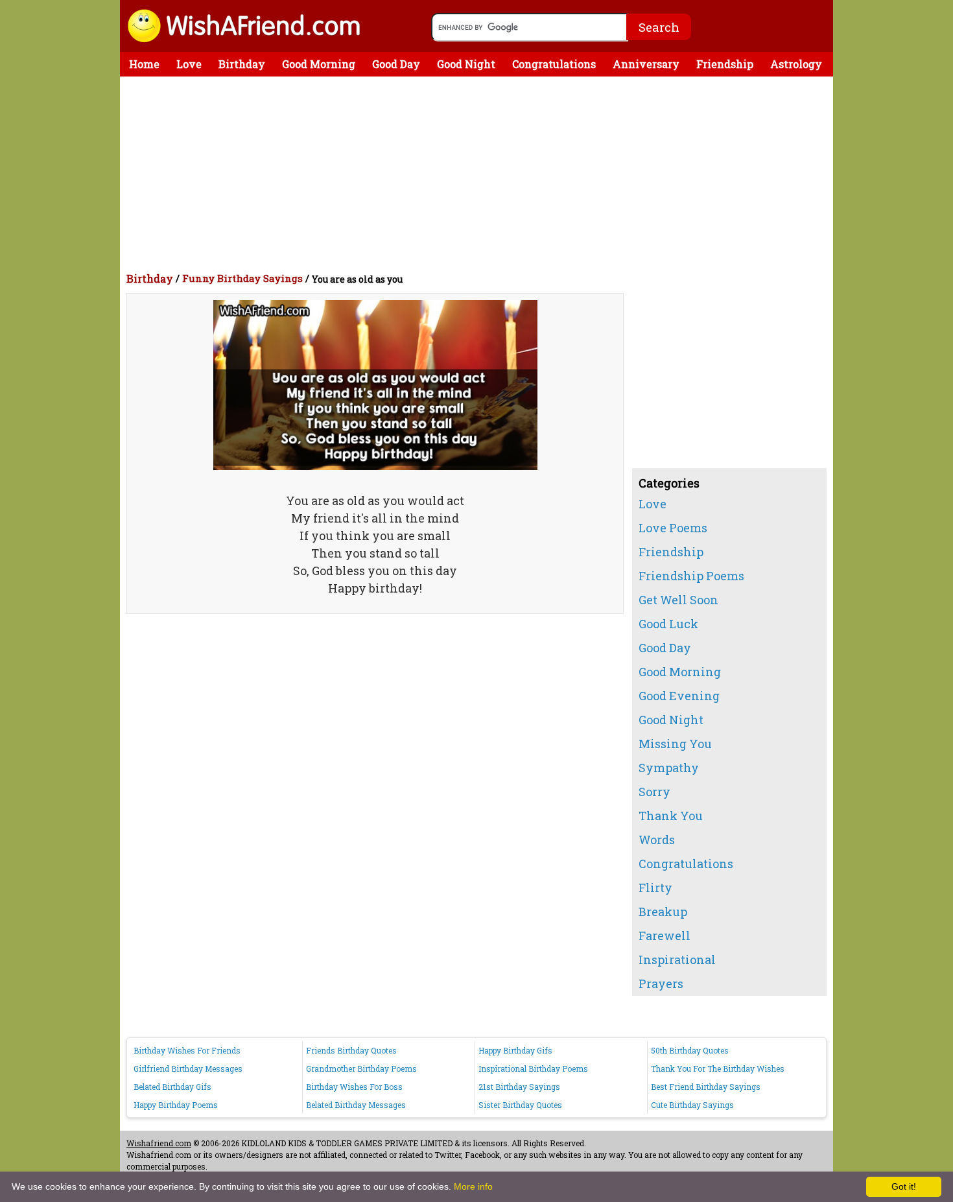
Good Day (396, 64)
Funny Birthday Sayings (242, 278)
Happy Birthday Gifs (515, 1050)
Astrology (796, 64)
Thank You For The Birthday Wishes (717, 1068)
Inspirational (677, 959)
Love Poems (673, 528)
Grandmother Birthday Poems (361, 1068)
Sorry (654, 791)
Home (144, 64)
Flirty (655, 887)
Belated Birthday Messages (356, 1105)
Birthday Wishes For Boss (354, 1086)
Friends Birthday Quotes (351, 1050)
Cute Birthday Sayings (692, 1105)
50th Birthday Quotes (690, 1050)
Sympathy (669, 767)
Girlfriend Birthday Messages (188, 1068)
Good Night (466, 64)
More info (473, 1186)
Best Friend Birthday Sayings (705, 1086)
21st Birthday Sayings (519, 1086)
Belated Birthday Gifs (172, 1086)
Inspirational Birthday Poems (533, 1068)
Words (657, 839)
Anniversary (646, 64)
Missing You (675, 743)
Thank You (671, 815)
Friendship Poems (691, 575)
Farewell (664, 935)
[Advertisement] (479, 174)
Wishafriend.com (158, 1143)
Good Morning (318, 64)
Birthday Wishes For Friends (187, 1050)
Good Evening (679, 695)
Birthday (241, 64)
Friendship (724, 64)
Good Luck (668, 623)
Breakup (663, 911)
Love (189, 64)
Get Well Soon (678, 599)
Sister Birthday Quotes (520, 1105)
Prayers (661, 983)
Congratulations (554, 64)
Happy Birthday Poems (176, 1105)
